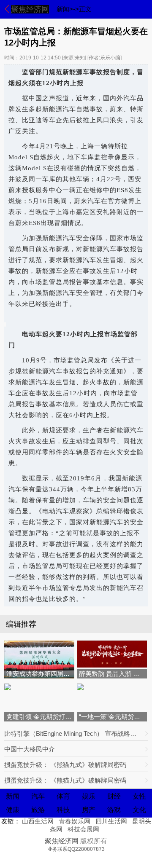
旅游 (38, 809)
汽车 (38, 796)
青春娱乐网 (74, 821)
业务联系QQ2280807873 (76, 849)
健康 (12, 809)
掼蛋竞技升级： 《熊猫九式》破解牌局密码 (65, 764)
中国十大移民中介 (29, 749)
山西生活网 (38, 821)
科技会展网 (83, 829)
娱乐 (88, 796)
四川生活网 (111, 821)
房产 (88, 809)
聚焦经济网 (30, 9)
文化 (139, 809)
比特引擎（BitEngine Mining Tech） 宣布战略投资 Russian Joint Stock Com (73, 733)
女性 (139, 796)
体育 (63, 796)
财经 (114, 796)
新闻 (12, 796)
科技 (63, 809)
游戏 (114, 809)
